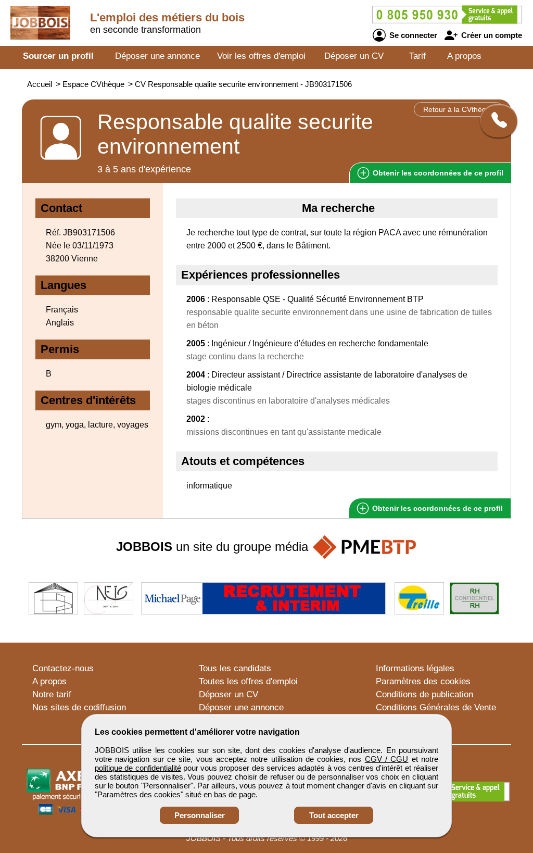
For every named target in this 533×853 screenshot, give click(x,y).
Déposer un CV (354, 56)
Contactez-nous (63, 668)
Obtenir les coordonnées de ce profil (436, 508)
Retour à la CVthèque (458, 109)
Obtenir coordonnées (437, 173)
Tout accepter (334, 815)
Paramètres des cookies (423, 681)
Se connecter (412, 35)
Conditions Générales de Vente (436, 707)
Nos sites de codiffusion (79, 707)
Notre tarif (51, 694)
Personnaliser (199, 815)
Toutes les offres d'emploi (248, 681)
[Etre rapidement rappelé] (495, 121)
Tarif (417, 56)
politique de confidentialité (138, 767)
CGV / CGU (387, 759)
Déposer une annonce (157, 56)
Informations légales (415, 668)
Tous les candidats (235, 668)
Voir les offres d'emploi (261, 56)
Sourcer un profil (58, 56)
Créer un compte (490, 35)
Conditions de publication (424, 694)
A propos (464, 56)
